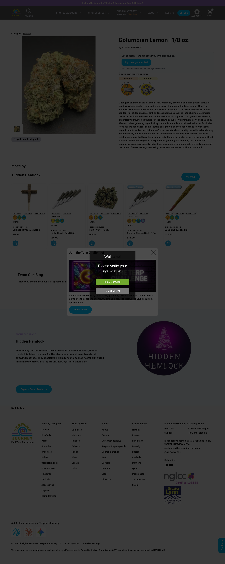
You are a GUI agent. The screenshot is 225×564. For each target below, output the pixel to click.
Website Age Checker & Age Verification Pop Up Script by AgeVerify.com (221, 563)
